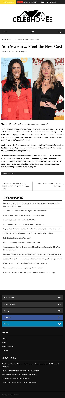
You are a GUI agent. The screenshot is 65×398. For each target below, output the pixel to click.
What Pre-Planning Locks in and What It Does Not (21, 243)
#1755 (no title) (9, 298)
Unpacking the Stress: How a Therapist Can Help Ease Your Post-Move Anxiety (32, 254)
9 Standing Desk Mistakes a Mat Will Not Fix (19, 220)
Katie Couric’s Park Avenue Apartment (17, 238)
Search (4, 342)
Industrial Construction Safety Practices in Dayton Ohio (23, 215)
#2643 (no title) (9, 304)
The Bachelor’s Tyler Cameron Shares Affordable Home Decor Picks (28, 233)
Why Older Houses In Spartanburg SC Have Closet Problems (25, 263)
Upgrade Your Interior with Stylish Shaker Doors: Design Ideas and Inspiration (32, 229)
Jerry (25, 51)
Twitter (6, 324)
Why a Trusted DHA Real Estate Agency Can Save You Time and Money (29, 272)
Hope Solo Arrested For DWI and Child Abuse (49, 185)
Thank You (5, 350)
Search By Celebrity (8, 346)
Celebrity (12, 173)
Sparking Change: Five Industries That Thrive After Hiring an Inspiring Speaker (32, 259)
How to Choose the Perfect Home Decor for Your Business (24, 224)
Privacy (6, 311)
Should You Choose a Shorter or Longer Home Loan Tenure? (25, 211)
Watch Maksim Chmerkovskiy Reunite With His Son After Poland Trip (16, 186)
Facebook (7, 317)
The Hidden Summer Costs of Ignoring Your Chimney (22, 268)
